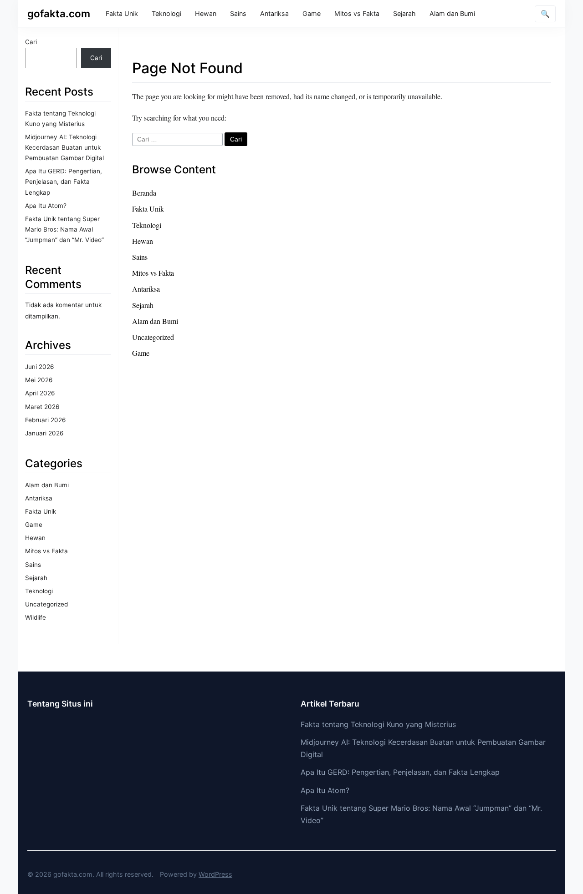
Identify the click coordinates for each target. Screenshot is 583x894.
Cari (31, 41)
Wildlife (35, 617)
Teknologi (166, 13)
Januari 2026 (44, 433)
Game (311, 13)
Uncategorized (46, 604)
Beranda (144, 192)
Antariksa (274, 13)
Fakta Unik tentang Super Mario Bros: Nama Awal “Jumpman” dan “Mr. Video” (64, 229)
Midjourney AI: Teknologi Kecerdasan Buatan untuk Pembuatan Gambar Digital (64, 147)
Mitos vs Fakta (356, 13)
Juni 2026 (39, 366)
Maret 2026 (42, 406)
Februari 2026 (45, 420)
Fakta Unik (122, 13)
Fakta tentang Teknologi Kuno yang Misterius (378, 724)
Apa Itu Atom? (45, 205)
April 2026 (40, 393)
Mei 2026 (38, 380)
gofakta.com (58, 13)
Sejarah (404, 13)
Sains (238, 13)
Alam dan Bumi (452, 13)
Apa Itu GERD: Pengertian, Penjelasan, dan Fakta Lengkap (63, 181)
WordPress (215, 874)
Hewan (205, 13)
